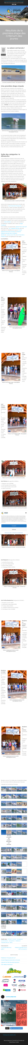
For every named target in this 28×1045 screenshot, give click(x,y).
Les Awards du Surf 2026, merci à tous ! (14, 1)
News (11, 942)
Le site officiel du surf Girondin (14, 15)
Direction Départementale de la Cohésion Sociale (11, 233)
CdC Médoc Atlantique (7, 964)
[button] (26, 513)
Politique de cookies (8, 532)
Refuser (14, 529)
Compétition (12, 940)
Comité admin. (4, 940)
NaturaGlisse (7, 221)
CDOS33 (10, 939)
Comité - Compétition (17, 939)
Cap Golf (24, 226)
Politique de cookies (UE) (9, 1035)
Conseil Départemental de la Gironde (10, 960)
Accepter (14, 525)
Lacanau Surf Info (10, 234)
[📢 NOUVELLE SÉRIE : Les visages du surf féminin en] (14, 1013)
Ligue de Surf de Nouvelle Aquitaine (10, 962)
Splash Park (19, 226)
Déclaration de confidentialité (17, 532)
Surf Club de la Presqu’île (14, 205)
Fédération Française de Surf (8, 957)
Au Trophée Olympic (14, 228)
